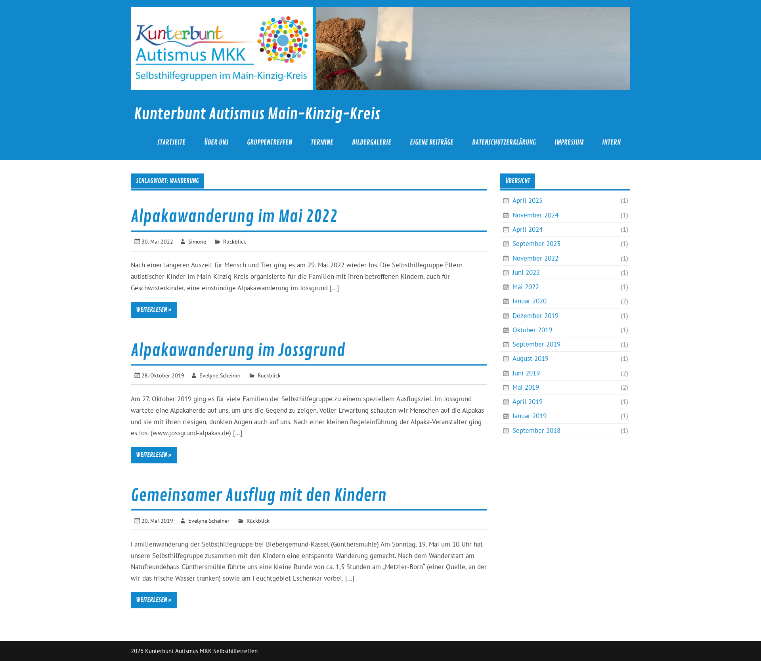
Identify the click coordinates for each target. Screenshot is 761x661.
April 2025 (527, 200)
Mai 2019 (525, 387)
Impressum (568, 142)
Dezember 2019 (535, 315)
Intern (611, 142)
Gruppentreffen (269, 142)
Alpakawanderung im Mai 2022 (234, 216)
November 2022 (535, 258)
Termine (322, 142)
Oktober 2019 (532, 330)
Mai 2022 (525, 286)
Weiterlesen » (154, 310)
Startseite (171, 142)
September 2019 (536, 344)
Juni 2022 (526, 272)
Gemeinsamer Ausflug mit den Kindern (258, 495)
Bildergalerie (371, 142)
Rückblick (234, 241)
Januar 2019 (529, 415)
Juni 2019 (526, 373)
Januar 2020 (529, 301)
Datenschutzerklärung (504, 142)
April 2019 (527, 401)
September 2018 (536, 430)
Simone (197, 241)
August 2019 (530, 358)
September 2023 (536, 243)
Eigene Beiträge (431, 142)
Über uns (216, 142)
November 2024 (535, 215)
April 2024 (527, 229)
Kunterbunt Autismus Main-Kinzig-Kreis (257, 114)
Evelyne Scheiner (220, 375)
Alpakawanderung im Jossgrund (238, 350)
